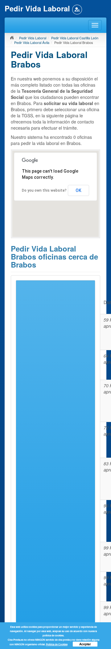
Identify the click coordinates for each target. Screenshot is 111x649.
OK (78, 190)
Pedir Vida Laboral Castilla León (74, 37)
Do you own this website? (44, 190)
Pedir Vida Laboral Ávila (31, 42)
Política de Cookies (57, 644)
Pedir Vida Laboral (32, 37)
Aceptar (85, 644)
